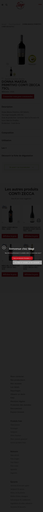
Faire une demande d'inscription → (22, 258)
